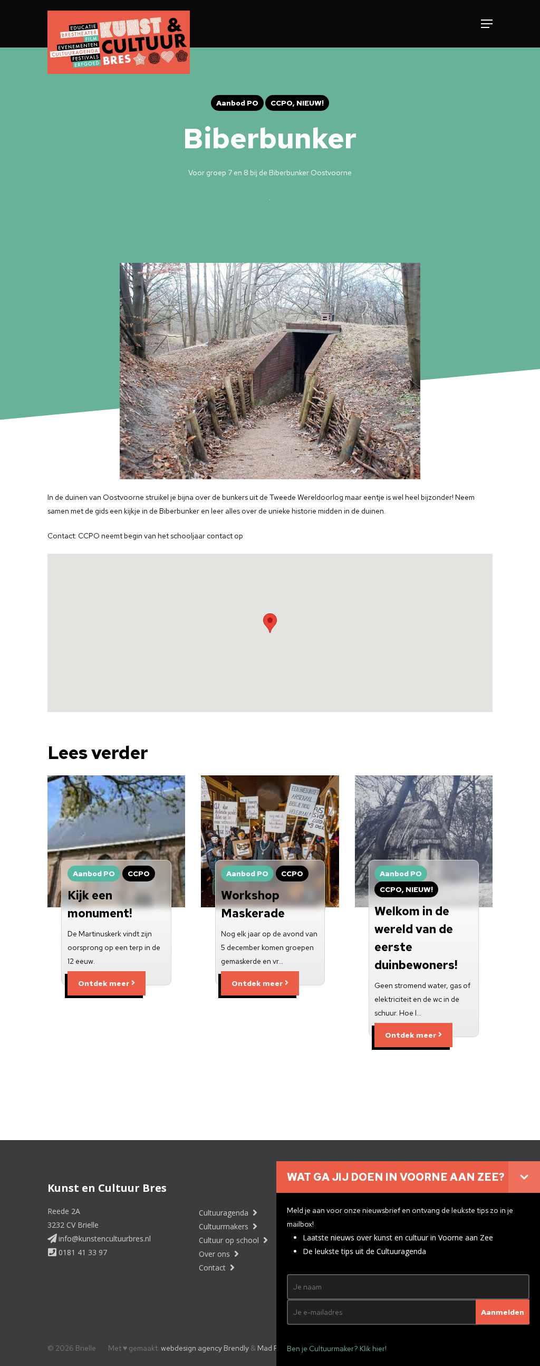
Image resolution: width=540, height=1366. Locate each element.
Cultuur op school (230, 1240)
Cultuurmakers (224, 1226)
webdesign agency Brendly (205, 1348)
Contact (213, 1268)
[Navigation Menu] (487, 23)
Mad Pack (273, 1348)
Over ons (215, 1254)
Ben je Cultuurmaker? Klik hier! (337, 1348)
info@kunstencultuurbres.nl (103, 1239)
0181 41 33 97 (81, 1252)
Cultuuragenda (224, 1213)
